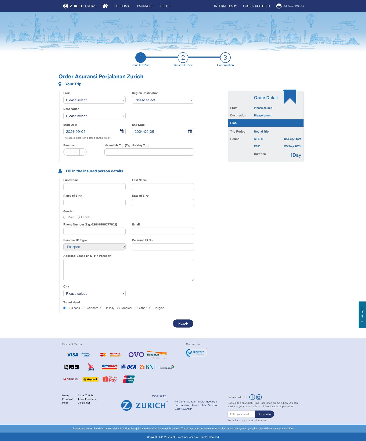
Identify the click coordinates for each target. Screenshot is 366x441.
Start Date (70, 124)
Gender (68, 211)
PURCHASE (122, 6)
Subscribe (264, 414)
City (66, 286)
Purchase (67, 399)
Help (65, 402)
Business (74, 308)
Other (143, 308)
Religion (159, 308)
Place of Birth (72, 195)
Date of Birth (140, 195)
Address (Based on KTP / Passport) (87, 255)
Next (181, 323)
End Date (138, 124)
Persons (69, 145)
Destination (71, 109)
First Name (71, 180)
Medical (126, 308)
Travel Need (71, 302)
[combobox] (94, 100)
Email (136, 224)
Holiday (109, 308)
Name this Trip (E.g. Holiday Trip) (126, 145)
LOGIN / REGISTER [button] (256, 6)
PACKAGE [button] (144, 6)
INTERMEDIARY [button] (225, 6)
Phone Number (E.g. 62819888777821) (90, 224)
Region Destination (145, 93)
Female (86, 217)
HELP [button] (164, 6)
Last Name (139, 180)
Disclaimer (84, 402)
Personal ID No (142, 240)
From (67, 93)
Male (71, 217)
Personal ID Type (75, 240)
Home (65, 395)
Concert (92, 308)
